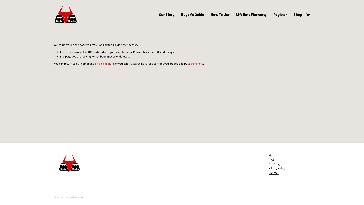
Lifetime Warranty (251, 15)
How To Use (220, 15)
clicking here (106, 64)
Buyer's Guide (192, 15)
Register (280, 15)
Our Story (167, 15)
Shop (297, 15)
